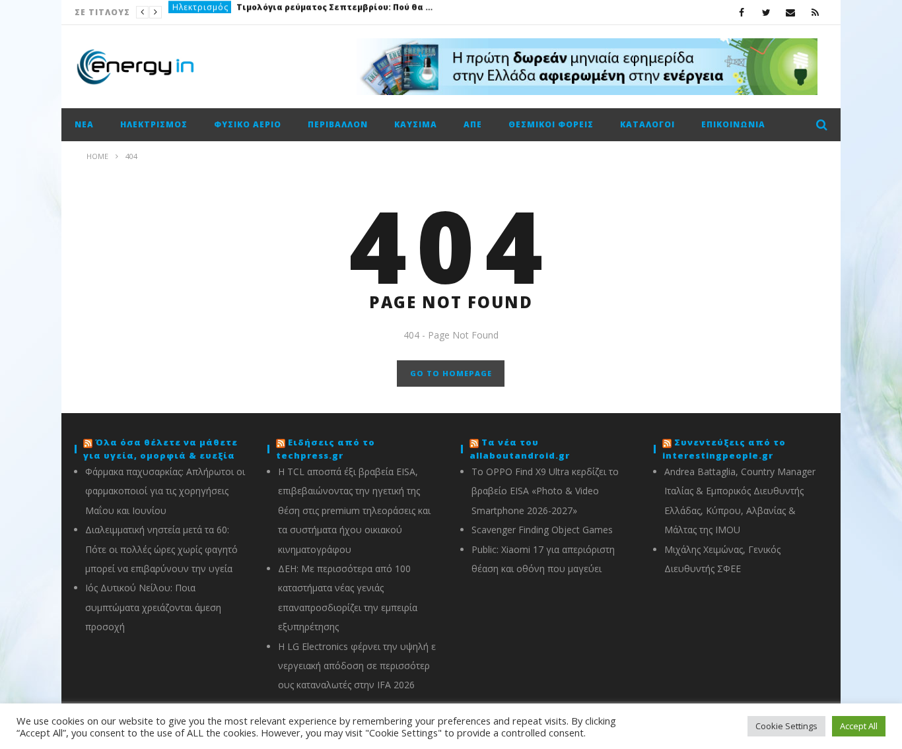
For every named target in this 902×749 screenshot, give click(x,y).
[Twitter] (766, 12)
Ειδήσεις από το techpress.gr (325, 448)
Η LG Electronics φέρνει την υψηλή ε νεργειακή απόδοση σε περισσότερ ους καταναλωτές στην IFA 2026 (357, 666)
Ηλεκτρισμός (154, 124)
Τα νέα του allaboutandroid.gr (519, 448)
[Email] (791, 12)
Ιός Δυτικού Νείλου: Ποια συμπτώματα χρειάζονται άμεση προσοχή (153, 607)
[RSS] (815, 12)
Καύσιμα (415, 124)
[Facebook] (742, 12)
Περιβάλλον (338, 124)
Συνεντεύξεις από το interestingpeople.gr (724, 448)
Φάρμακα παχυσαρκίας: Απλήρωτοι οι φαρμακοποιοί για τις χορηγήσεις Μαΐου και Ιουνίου (165, 491)
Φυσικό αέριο (247, 124)
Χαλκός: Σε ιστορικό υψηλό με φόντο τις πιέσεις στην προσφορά (296, 12)
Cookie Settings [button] (786, 726)
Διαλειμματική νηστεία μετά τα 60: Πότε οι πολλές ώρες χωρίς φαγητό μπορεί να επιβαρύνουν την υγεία (161, 549)
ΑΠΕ (473, 124)
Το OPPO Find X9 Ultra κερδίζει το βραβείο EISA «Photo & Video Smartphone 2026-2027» (545, 491)
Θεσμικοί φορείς (551, 124)
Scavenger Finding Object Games (542, 529)
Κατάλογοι (647, 124)
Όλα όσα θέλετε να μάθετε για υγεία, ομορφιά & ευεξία (160, 448)
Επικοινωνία (733, 124)
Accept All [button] (859, 726)
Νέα (181, 12)
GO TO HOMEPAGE (451, 373)
